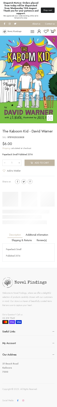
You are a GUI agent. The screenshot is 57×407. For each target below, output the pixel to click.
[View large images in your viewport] (50, 118)
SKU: (4, 137)
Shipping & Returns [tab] (22, 240)
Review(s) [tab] (42, 240)
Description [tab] (15, 235)
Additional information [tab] (37, 235)
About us (36, 23)
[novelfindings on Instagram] (23, 400)
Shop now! (47, 10)
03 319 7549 (8, 318)
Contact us (50, 23)
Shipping (6, 148)
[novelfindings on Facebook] (18, 400)
